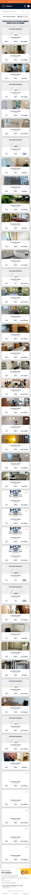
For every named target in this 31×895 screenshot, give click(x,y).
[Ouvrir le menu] (25, 6)
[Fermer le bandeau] (29, 1)
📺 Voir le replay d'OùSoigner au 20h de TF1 (15, 1)
